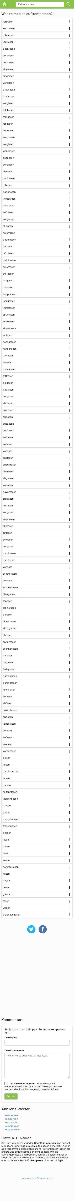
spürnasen (9, 314)
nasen (6, 846)
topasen (7, 600)
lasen (6, 839)
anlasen (7, 744)
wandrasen (9, 150)
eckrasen (8, 539)
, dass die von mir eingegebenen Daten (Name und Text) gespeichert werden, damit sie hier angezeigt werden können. (33, 1086)
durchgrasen (10, 682)
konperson (11, 1122)
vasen (6, 860)
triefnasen (8, 273)
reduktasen (9, 260)
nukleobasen (10, 710)
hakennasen (10, 348)
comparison (11, 1118)
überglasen (9, 594)
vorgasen (8, 396)
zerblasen (8, 164)
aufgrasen (8, 219)
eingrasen (8, 75)
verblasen (8, 82)
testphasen (9, 294)
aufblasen (8, 212)
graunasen (9, 89)
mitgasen (8, 280)
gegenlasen (9, 239)
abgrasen (8, 478)
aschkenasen (10, 648)
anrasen (7, 696)
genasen (8, 655)
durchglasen (10, 675)
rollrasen (7, 185)
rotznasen (8, 35)
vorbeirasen (9, 750)
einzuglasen (9, 628)
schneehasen (10, 587)
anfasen (7, 737)
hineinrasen (9, 621)
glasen (6, 812)
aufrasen (8, 437)
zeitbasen (8, 157)
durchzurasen (10, 771)
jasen (6, 887)
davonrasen (9, 491)
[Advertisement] (37, 977)
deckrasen (9, 48)
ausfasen (8, 430)
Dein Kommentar (14, 1050)
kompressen (12, 1115)
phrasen (7, 614)
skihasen (8, 225)
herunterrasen (11, 866)
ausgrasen (9, 137)
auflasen (7, 444)
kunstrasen (9, 307)
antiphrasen (9, 641)
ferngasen (8, 116)
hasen (6, 873)
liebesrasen (9, 723)
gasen (6, 894)
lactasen (7, 335)
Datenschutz (43, 1178)
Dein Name (10, 1037)
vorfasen (8, 485)
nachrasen (9, 178)
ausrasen (8, 410)
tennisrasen (9, 607)
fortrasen (8, 21)
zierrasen (8, 171)
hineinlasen (9, 689)
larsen (6, 764)
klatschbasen (10, 798)
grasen (7, 805)
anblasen (8, 457)
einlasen (7, 532)
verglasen (8, 55)
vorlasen (7, 450)
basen (6, 880)
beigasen (8, 382)
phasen (7, 832)
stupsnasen (9, 328)
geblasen (8, 246)
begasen (8, 662)
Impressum (28, 1178)
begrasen (8, 389)
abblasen (8, 403)
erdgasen (8, 498)
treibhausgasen (11, 914)
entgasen (8, 512)
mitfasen (8, 287)
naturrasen (9, 232)
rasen (6, 853)
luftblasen (8, 253)
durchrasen (9, 553)
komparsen (9, 198)
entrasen (8, 505)
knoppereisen (12, 1129)
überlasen (8, 471)
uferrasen (8, 41)
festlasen (8, 123)
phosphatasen (11, 819)
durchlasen (9, 560)
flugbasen (8, 130)
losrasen (7, 362)
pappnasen (9, 191)
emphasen (9, 519)
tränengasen (10, 825)
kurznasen (9, 28)
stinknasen (9, 321)
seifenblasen (10, 791)
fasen (6, 900)
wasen (6, 907)
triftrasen (8, 375)
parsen (7, 785)
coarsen (7, 580)
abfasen (7, 703)
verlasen (7, 566)
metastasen (9, 369)
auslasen (8, 416)
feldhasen (8, 110)
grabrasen (8, 96)
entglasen (8, 103)
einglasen (8, 69)
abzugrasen (9, 464)
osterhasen (9, 266)
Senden (11, 1096)
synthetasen (10, 573)
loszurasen (9, 300)
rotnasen (8, 355)
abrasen (7, 635)
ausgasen (8, 423)
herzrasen (8, 62)
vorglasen (8, 144)
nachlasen (8, 205)
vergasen (8, 546)
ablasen (7, 730)
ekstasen (8, 525)
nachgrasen (9, 341)
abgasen (8, 716)
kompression (12, 1125)
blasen (6, 757)
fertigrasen (9, 669)
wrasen (7, 778)
